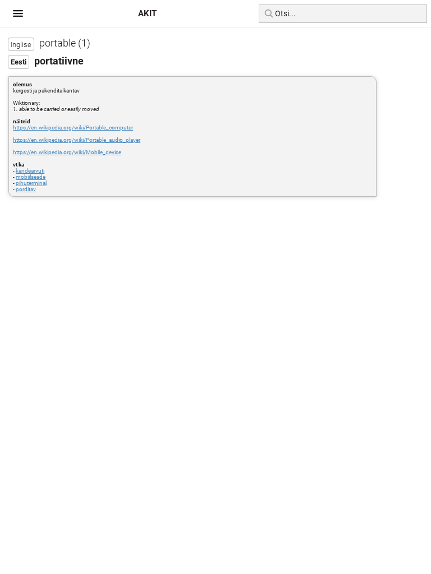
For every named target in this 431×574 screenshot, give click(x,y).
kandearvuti (30, 171)
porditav (26, 189)
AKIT (147, 13)
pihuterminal (31, 183)
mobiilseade (30, 177)
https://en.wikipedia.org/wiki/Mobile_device (67, 152)
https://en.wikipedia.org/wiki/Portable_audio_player (76, 140)
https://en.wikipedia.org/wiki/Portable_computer (73, 127)
